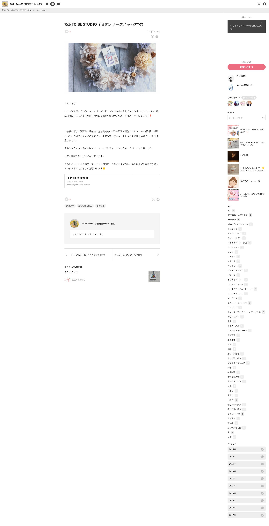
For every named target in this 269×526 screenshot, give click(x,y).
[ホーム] (47, 4)
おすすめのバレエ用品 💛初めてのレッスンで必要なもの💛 (252, 170)
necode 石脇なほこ (245, 85)
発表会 (232, 400)
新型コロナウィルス (238, 363)
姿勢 (231, 344)
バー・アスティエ (237, 270)
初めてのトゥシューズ (250, 181)
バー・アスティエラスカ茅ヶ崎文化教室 (87, 254)
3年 (231, 210)
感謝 (231, 349)
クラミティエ (71, 272)
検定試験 (233, 372)
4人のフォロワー (234, 97)
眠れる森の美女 (236, 409)
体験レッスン (235, 316)
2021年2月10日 (153, 31)
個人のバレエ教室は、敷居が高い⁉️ (252, 130)
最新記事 (231, 112)
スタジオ (70, 205)
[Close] (261, 22)
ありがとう (234, 228)
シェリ (232, 252)
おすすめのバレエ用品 (239, 242)
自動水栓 (233, 418)
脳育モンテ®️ (235, 413)
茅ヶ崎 (232, 423)
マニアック (234, 298)
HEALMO (233, 219)
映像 (231, 367)
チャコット (234, 265)
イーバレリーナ (236, 233)
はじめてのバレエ (237, 279)
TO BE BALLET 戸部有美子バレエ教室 (26, 4)
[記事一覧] (52, 4)
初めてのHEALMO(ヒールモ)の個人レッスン (252, 143)
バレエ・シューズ (237, 284)
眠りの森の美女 (236, 404)
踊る (231, 437)
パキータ (233, 275)
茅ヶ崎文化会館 (236, 427)
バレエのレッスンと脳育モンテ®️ (252, 195)
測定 (231, 386)
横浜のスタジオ (236, 381)
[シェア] (264, 4)
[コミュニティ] (58, 4)
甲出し (232, 395)
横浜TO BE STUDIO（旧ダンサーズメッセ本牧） (104, 24)
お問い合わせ (246, 67)
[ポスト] (259, 4)
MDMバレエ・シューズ (239, 224)
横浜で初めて (235, 376)
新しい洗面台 (235, 353)
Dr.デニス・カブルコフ (239, 215)
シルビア (233, 256)
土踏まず (233, 339)
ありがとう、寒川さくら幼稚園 (128, 254)
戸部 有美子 (241, 75)
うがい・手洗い (236, 238)
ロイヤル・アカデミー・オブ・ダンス (246, 312)
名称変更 (101, 205)
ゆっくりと (234, 307)
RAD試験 (244, 155)
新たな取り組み (85, 205)
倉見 (231, 321)
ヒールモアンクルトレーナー (242, 289)
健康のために (235, 326)
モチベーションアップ (239, 302)
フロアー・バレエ (237, 293)
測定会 (232, 390)
